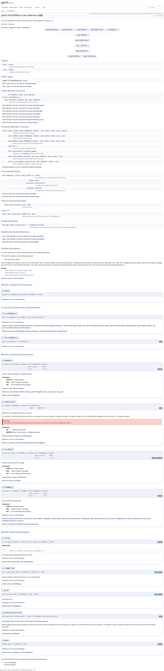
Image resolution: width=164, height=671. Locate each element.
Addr (30, 100)
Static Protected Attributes (147, 13)
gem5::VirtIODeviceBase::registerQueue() (123, 326)
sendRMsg (15, 136)
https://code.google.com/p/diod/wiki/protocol (19, 275)
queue (37, 180)
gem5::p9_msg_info (56, 392)
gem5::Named (33, 122)
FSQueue (11, 69)
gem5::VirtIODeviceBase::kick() (100, 518)
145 (14, 580)
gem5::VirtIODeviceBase (28, 83)
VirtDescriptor (20, 225)
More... (52, 21)
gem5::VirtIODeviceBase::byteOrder (21, 326)
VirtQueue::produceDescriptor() (113, 265)
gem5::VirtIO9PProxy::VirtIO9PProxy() (54, 331)
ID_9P (23, 205)
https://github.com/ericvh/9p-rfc (15, 273)
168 (14, 649)
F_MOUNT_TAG (25, 214)
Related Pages (13, 7)
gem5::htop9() (61, 518)
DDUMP (15, 392)
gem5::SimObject (26, 86)
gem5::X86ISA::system (144, 326)
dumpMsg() (47, 518)
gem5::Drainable (34, 117)
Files (44, 7)
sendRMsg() (15, 395)
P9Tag (12, 225)
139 (14, 602)
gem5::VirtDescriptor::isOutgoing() (78, 518)
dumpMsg (15, 141)
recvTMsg (15, 130)
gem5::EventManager (36, 111)
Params (25, 80)
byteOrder (38, 188)
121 (14, 322)
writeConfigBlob (18, 161)
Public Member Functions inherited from (23, 105)
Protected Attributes (134, 13)
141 (14, 439)
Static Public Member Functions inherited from (23, 236)
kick (13, 146)
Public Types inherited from (19, 83)
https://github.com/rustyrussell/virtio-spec (18, 270)
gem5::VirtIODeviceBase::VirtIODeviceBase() (16, 328)
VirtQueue (27, 151)
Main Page (5, 7)
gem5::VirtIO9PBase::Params (32, 294)
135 (14, 558)
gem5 (2, 11)
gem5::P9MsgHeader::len (119, 518)
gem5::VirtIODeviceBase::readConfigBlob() (31, 443)
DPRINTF (22, 392)
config (37, 175)
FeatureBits (30, 183)
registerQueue (17, 151)
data (53, 130)
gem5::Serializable (34, 114)
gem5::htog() (77, 326)
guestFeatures (40, 183)
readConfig (12, 100)
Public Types (97, 13)
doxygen (30, 670)
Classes (37, 7)
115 (14, 299)
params (32, 94)
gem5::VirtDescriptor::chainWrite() (21, 518)
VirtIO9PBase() (28, 562)
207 (14, 630)
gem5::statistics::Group (36, 119)
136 (14, 346)
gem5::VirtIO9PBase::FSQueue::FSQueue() (25, 331)
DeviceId (17, 205)
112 (13, 278)
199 (14, 388)
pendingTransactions (37, 225)
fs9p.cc (22, 322)
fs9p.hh (11, 24)
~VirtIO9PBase (13, 97)
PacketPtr (21, 100)
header (36, 130)
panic (149, 518)
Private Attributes (158, 13)
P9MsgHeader (28, 130)
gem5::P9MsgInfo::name (39, 392)
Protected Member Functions (122, 13)
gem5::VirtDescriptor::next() (137, 518)
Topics (21, 7)
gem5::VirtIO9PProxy (20, 477)
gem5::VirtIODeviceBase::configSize (50, 326)
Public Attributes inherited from (20, 242)
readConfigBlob (17, 156)
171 (14, 515)
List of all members (159, 15)
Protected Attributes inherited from (19, 194)
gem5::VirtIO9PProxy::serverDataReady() (25, 524)
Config (10, 64)
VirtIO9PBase (10, 11)
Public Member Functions (107, 13)
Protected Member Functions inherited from (21, 167)
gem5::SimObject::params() (95, 326)
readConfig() (16, 562)
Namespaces (28, 7)
